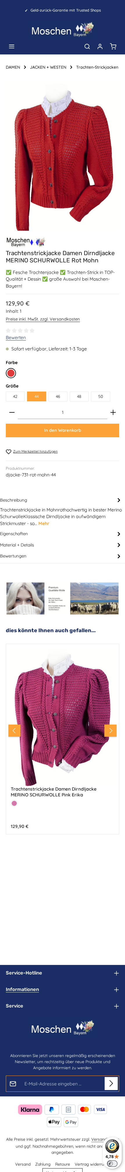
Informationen (22, 989)
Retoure (62, 1164)
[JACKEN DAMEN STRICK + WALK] (26, 242)
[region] (62, 156)
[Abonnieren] (111, 1083)
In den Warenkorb (62, 430)
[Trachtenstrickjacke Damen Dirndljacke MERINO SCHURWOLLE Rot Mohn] (62, 156)
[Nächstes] (110, 731)
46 (58, 396)
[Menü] (11, 46)
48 (79, 396)
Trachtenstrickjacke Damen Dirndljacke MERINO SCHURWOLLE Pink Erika (54, 792)
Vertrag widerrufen (92, 1164)
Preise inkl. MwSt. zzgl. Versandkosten (43, 319)
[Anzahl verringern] (12, 412)
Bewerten (16, 337)
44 (37, 396)
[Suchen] (87, 46)
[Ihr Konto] (100, 46)
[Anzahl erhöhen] (113, 412)
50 (100, 396)
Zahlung (43, 1164)
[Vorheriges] (14, 731)
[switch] (112, 1163)
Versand (23, 1164)
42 (15, 396)
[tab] (61, 512)
